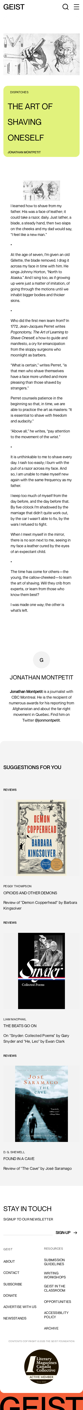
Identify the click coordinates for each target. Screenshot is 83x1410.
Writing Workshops (55, 1275)
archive (51, 1328)
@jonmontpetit (47, 720)
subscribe (12, 1284)
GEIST (8, 1249)
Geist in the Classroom (54, 1288)
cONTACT (11, 1273)
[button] (76, 6)
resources (53, 1248)
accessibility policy (56, 1315)
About (9, 1261)
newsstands (15, 1318)
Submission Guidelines (54, 1262)
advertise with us (19, 1307)
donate (10, 1295)
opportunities (57, 1301)
